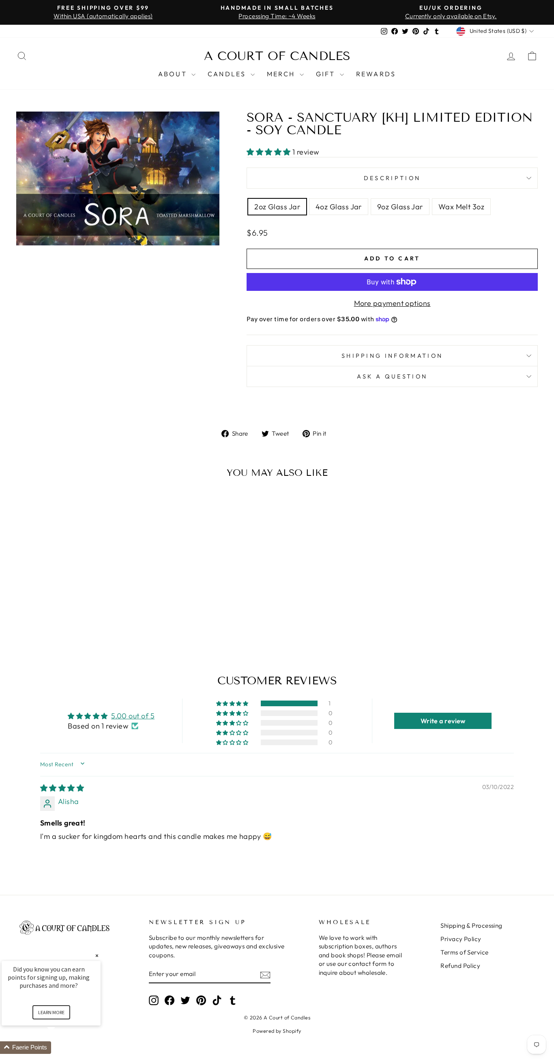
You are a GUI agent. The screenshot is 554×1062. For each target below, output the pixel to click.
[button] (269, 152)
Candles (228, 74)
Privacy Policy (460, 939)
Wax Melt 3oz (461, 206)
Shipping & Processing (471, 925)
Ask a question (392, 376)
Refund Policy (460, 966)
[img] (62, 788)
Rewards (376, 74)
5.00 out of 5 (133, 715)
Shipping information (392, 355)
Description (392, 178)
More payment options (392, 303)
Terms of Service (464, 952)
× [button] (97, 955)
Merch (282, 74)
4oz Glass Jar (339, 206)
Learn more (51, 1012)
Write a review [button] (443, 721)
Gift (327, 74)
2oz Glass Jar (277, 206)
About (173, 74)
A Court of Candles (277, 56)
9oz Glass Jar (400, 206)
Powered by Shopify (277, 1031)
